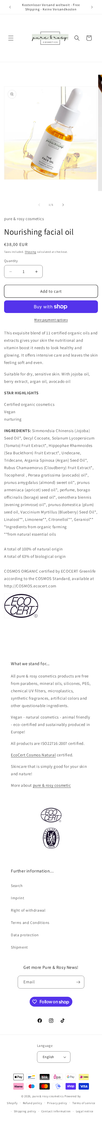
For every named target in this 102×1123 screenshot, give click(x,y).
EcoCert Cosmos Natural (33, 754)
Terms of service (83, 1103)
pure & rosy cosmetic (52, 785)
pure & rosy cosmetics (48, 1096)
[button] (11, 38)
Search (17, 885)
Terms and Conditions (30, 922)
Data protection (25, 934)
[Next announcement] (92, 7)
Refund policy (32, 1103)
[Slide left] (39, 205)
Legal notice (84, 1111)
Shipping (30, 252)
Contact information (56, 1111)
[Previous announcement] (10, 7)
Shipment (19, 947)
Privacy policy (57, 1103)
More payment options (51, 320)
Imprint (17, 897)
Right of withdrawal (28, 910)
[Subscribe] (78, 982)
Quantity (11, 261)
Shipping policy (25, 1111)
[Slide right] (63, 205)
